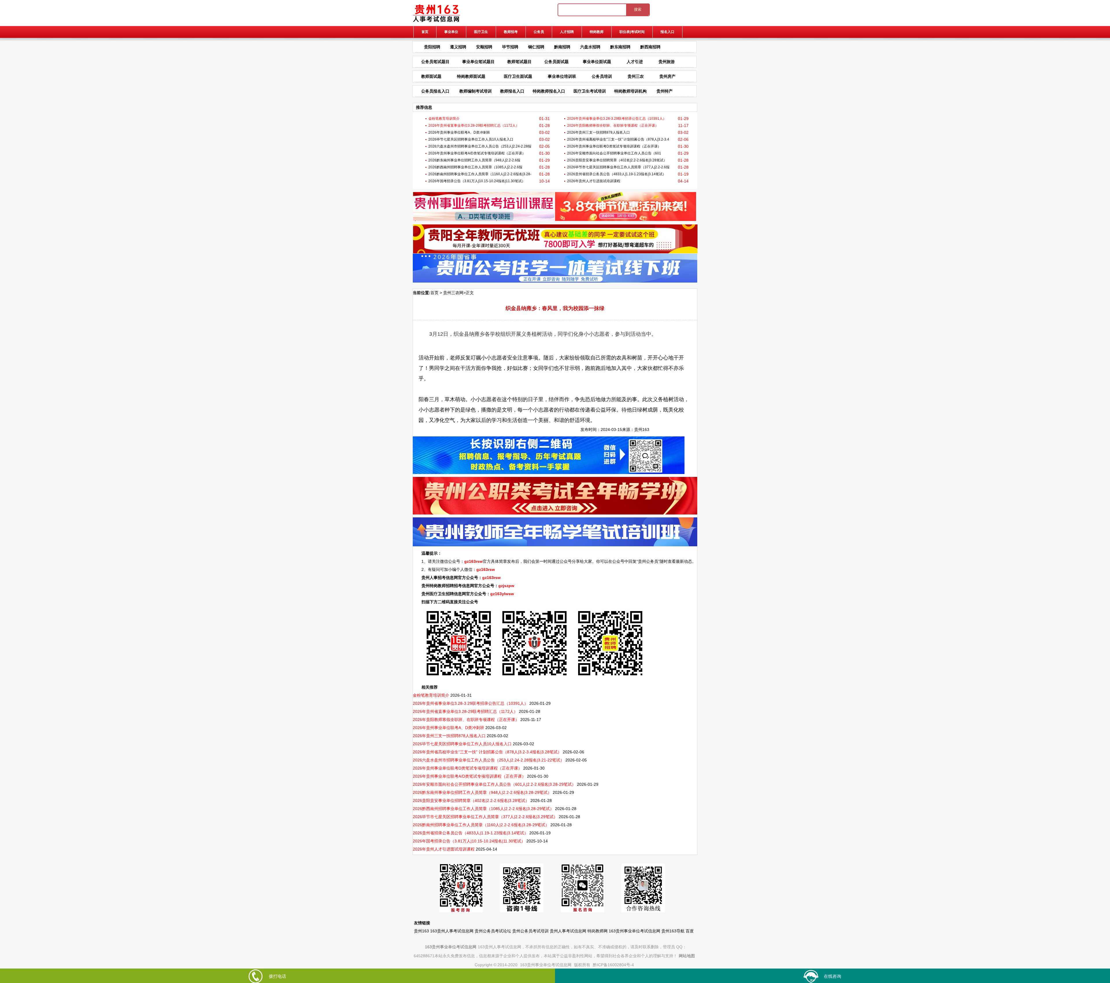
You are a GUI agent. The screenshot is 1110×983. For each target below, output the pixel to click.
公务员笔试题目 (435, 61)
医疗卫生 (481, 32)
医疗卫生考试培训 (590, 91)
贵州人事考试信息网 (568, 931)
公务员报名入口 (435, 91)
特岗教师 (597, 32)
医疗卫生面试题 (518, 76)
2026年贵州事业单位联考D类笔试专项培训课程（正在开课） (614, 146)
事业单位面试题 (597, 61)
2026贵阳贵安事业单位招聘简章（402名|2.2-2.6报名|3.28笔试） (617, 160)
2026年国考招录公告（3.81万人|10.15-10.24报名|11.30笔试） (476, 181)
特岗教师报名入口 (549, 91)
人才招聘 (567, 32)
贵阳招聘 (432, 47)
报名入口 (667, 32)
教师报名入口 (512, 91)
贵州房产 (667, 76)
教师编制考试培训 (475, 91)
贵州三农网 (453, 292)
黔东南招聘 (620, 47)
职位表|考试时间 (632, 32)
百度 (690, 931)
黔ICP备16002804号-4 (613, 964)
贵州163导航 (672, 931)
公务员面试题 (556, 61)
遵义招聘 (458, 47)
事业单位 (451, 32)
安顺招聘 (484, 47)
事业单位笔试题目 (478, 61)
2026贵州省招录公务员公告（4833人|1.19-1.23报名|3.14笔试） (616, 174)
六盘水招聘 (590, 47)
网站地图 (687, 956)
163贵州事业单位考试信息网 (634, 931)
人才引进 (635, 61)
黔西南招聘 (650, 47)
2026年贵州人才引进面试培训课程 (593, 181)
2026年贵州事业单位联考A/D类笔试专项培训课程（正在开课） (477, 153)
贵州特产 (664, 91)
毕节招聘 (510, 47)
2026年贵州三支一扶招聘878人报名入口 (598, 132)
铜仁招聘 (536, 47)
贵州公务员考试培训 (530, 931)
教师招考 (511, 32)
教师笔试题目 (519, 61)
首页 (424, 32)
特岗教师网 (597, 931)
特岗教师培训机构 (630, 91)
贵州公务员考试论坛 (493, 931)
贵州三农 (636, 76)
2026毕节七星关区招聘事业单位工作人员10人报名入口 (470, 139)
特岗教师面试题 (471, 76)
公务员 (539, 32)
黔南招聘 (562, 47)
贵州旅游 (666, 61)
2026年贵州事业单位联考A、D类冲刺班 (459, 132)
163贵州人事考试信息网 (451, 931)
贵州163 (641, 429)
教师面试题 (431, 76)
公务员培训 (602, 76)
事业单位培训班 (562, 76)
